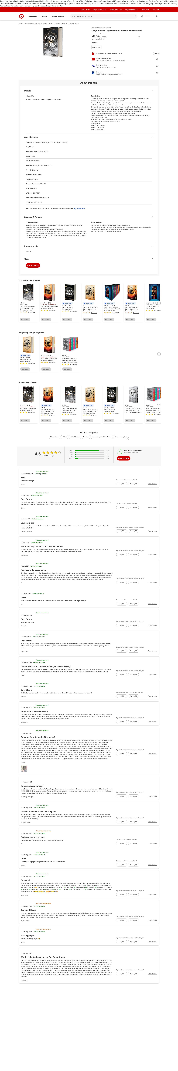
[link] (97, 33)
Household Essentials (115, 1)
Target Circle (51, 6)
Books (45, 23)
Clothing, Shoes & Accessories (50, 1)
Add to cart (96, 47)
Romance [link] (86, 437)
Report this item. (79, 209)
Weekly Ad (145, 9)
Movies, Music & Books (53, 3)
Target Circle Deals (165, 3)
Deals (115, 3)
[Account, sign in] (146, 16)
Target (21, 23)
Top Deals (154, 3)
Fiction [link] (64, 437)
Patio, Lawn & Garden (93, 1)
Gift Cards (84, 3)
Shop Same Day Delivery (25, 6)
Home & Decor (67, 1)
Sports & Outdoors (149, 1)
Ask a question (33, 265)
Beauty (129, 1)
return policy (100, 231)
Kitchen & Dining (79, 1)
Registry (37, 6)
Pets (157, 1)
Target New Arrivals (7, 1)
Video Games (40, 3)
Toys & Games (16, 3)
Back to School (19, 1)
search (136, 16)
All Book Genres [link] (74, 437)
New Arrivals (129, 3)
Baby (124, 1)
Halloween (35, 1)
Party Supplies (67, 3)
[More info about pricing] (139, 37)
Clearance (121, 3)
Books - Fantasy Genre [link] (121, 437)
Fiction (64, 23)
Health (161, 1)
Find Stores (60, 6)
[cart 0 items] (157, 16)
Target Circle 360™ (116, 9)
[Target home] (21, 16)
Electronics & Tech (28, 3)
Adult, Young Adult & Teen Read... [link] (102, 437)
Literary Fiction (74, 23)
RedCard (43, 6)
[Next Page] (159, 303)
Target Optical (107, 3)
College (28, 1)
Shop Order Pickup (9, 6)
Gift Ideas (76, 3)
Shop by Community (95, 3)
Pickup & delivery (58, 16)
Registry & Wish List (131, 9)
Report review (152, 484)
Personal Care (137, 1)
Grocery (104, 1)
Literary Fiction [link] (54, 437)
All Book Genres (54, 23)
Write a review (123, 458)
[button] (97, 33)
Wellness (167, 1)
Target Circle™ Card (99, 9)
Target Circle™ (85, 9)
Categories (33, 16)
